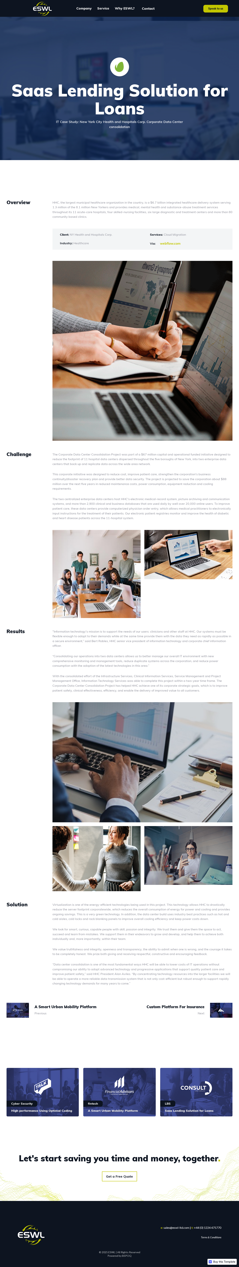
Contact (148, 8)
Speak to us (215, 8)
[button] (84, 8)
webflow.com (170, 243)
